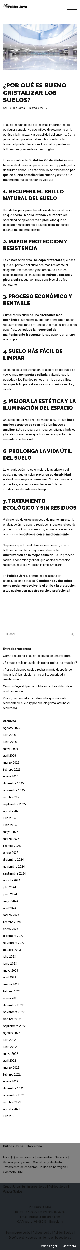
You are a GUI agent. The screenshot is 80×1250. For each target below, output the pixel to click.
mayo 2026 (10, 749)
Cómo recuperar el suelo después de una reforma (37, 656)
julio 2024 (9, 887)
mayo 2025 (10, 832)
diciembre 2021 (13, 1088)
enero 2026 (10, 776)
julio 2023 (9, 956)
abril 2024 (9, 908)
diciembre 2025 (13, 783)
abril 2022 (9, 1060)
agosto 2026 (11, 728)
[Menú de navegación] (72, 6)
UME (21, 1172)
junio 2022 (10, 1047)
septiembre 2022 (14, 1026)
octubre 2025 (12, 797)
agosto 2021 (11, 1109)
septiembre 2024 (14, 873)
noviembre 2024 (14, 866)
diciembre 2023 (13, 936)
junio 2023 (10, 963)
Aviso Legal (48, 1246)
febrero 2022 (12, 1074)
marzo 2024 (11, 915)
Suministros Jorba (33, 1186)
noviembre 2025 (14, 790)
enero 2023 (10, 998)
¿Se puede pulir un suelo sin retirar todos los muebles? (40, 663)
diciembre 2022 (13, 1005)
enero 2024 (10, 929)
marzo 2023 (11, 984)
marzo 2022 (11, 1067)
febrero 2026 (12, 769)
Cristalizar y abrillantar (48, 1162)
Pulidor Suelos (12, 1191)
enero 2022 (10, 1081)
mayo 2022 (10, 1054)
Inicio (6, 1157)
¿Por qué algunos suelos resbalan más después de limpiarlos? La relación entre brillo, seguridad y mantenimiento (37, 674)
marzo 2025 (11, 839)
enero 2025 (10, 853)
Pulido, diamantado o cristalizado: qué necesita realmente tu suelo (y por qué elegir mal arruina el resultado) (36, 703)
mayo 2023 (10, 970)
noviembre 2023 (14, 943)
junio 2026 (10, 742)
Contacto (9, 1172)
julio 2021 (9, 1116)
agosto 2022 (11, 1033)
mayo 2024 (10, 901)
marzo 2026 (11, 762)
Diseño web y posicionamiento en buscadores (40, 1237)
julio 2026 (9, 735)
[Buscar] (72, 634)
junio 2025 (10, 825)
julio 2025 (9, 818)
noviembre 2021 (14, 1095)
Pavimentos (45, 1157)
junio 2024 (10, 894)
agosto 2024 (11, 880)
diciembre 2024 (13, 859)
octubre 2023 (12, 950)
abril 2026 (9, 756)
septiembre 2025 (14, 804)
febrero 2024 (12, 922)
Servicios (61, 1157)
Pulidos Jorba (16, 107)
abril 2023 (9, 977)
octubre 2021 (12, 1102)
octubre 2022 (12, 1019)
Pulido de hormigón (53, 1167)
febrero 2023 (12, 991)
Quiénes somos (23, 1157)
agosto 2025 (11, 811)
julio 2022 (9, 1040)
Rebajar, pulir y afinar (17, 1162)
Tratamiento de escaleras (20, 1167)
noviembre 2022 (14, 1012)
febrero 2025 (12, 846)
